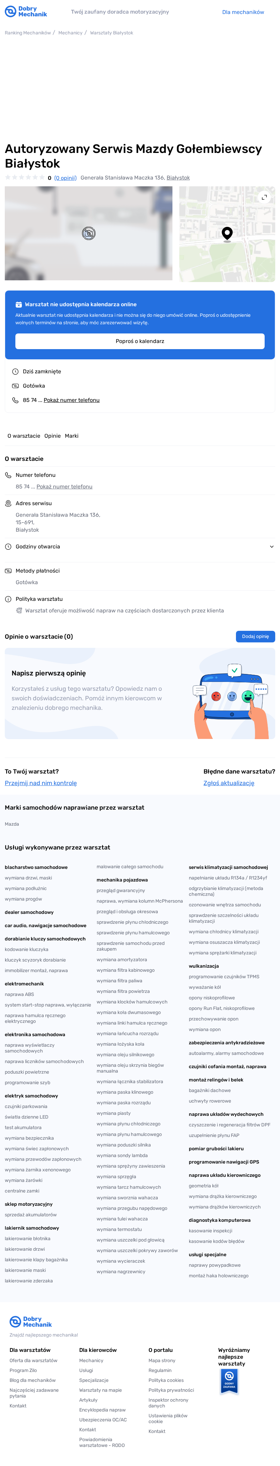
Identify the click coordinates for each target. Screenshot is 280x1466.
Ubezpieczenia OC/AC (103, 1420)
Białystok (178, 177)
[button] (175, 1418)
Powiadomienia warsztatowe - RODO (102, 1442)
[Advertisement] (140, 89)
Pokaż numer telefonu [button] (65, 486)
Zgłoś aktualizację (229, 783)
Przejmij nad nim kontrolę (41, 783)
